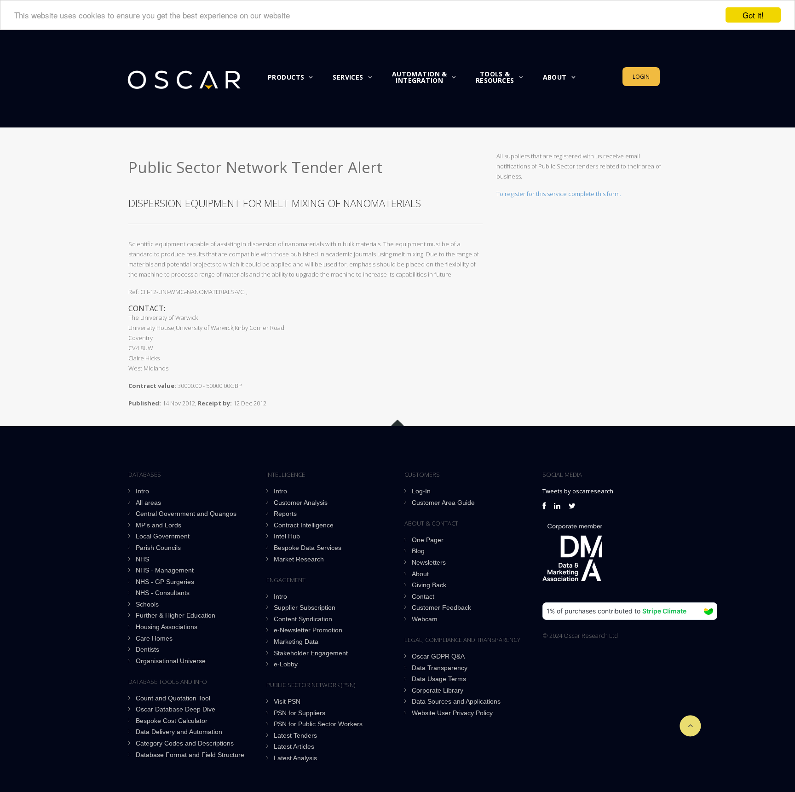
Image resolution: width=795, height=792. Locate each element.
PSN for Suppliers (299, 713)
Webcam (425, 619)
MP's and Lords (158, 525)
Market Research (299, 559)
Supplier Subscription (304, 607)
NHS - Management (165, 570)
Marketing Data (296, 641)
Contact (423, 596)
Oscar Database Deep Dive (175, 709)
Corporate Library (437, 690)
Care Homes (154, 638)
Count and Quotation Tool (173, 698)
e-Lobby (286, 664)
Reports (285, 513)
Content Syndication (303, 619)
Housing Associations (166, 626)
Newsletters (429, 562)
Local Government (163, 536)
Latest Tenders (295, 735)
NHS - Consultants (163, 592)
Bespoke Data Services (307, 547)
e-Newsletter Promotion (308, 630)
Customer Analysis (301, 502)
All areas (148, 502)
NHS (142, 559)
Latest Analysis (295, 758)
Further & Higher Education (175, 615)
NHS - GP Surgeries (165, 581)
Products (286, 77)
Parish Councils (158, 547)
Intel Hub (287, 536)
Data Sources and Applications (456, 701)
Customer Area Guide (443, 502)
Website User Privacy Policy (452, 713)
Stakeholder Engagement (311, 653)
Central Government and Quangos (186, 513)
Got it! (753, 15)
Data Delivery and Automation (179, 731)
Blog (418, 551)
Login (641, 77)
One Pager (428, 539)
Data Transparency (439, 667)
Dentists (147, 649)
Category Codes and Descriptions (185, 743)
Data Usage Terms (439, 678)
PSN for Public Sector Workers (318, 724)
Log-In (421, 491)
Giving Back (429, 585)
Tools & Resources (495, 77)
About (555, 77)
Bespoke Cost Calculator (171, 720)
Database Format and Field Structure (190, 754)
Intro (142, 491)
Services (348, 77)
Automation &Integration (419, 77)
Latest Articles (294, 746)
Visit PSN (287, 701)
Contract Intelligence (304, 525)
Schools (147, 604)
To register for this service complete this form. (558, 194)
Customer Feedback (441, 607)
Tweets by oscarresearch (577, 491)
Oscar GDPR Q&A (438, 656)
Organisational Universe (171, 661)
